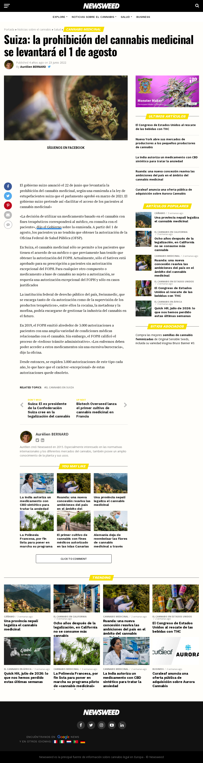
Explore (59, 16)
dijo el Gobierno (49, 227)
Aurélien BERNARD (33, 67)
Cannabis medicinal (84, 29)
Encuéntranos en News (52, 736)
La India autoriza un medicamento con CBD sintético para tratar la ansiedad (167, 159)
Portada (9, 29)
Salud (125, 16)
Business (143, 16)
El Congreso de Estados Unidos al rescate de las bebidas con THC (166, 127)
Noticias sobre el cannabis (93, 16)
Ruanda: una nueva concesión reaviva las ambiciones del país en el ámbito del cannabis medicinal (165, 175)
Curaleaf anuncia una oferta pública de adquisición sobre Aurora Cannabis (164, 191)
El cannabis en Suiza (60, 387)
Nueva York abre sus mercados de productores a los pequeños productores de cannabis (165, 143)
